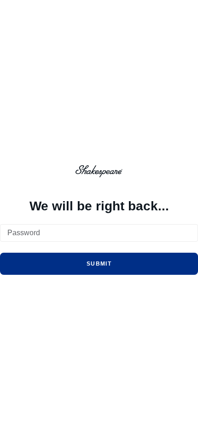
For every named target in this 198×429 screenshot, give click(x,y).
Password (23, 233)
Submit (99, 264)
